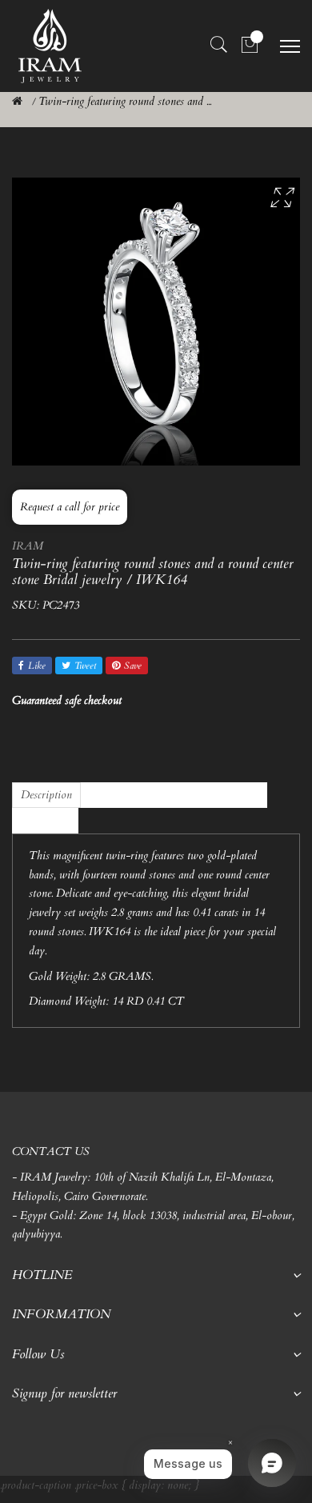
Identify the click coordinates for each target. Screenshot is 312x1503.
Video (156, 794)
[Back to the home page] (17, 101)
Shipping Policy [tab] (223, 794)
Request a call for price (69, 506)
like (37, 665)
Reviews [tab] (108, 794)
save (133, 665)
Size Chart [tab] (45, 820)
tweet (85, 665)
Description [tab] (46, 794)
